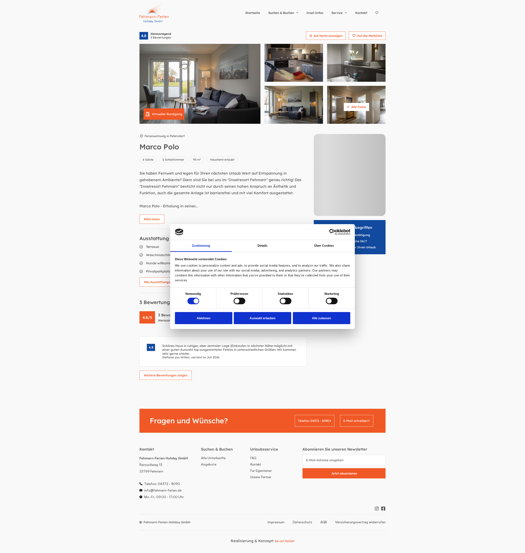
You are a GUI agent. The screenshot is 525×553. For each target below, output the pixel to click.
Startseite (252, 13)
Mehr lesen (152, 219)
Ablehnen (203, 318)
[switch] (239, 301)
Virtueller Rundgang (167, 114)
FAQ (253, 458)
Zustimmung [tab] (201, 245)
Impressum (276, 522)
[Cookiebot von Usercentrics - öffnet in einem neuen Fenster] (332, 232)
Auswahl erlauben (262, 318)
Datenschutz (302, 522)
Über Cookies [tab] (324, 245)
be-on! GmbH (284, 541)
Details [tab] (263, 245)
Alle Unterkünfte (213, 458)
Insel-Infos (314, 13)
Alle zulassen (321, 318)
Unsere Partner (260, 477)
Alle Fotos (358, 107)
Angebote (208, 464)
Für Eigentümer (261, 471)
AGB (323, 522)
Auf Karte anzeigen (327, 36)
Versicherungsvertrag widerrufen (360, 522)
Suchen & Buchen (281, 13)
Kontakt (361, 13)
